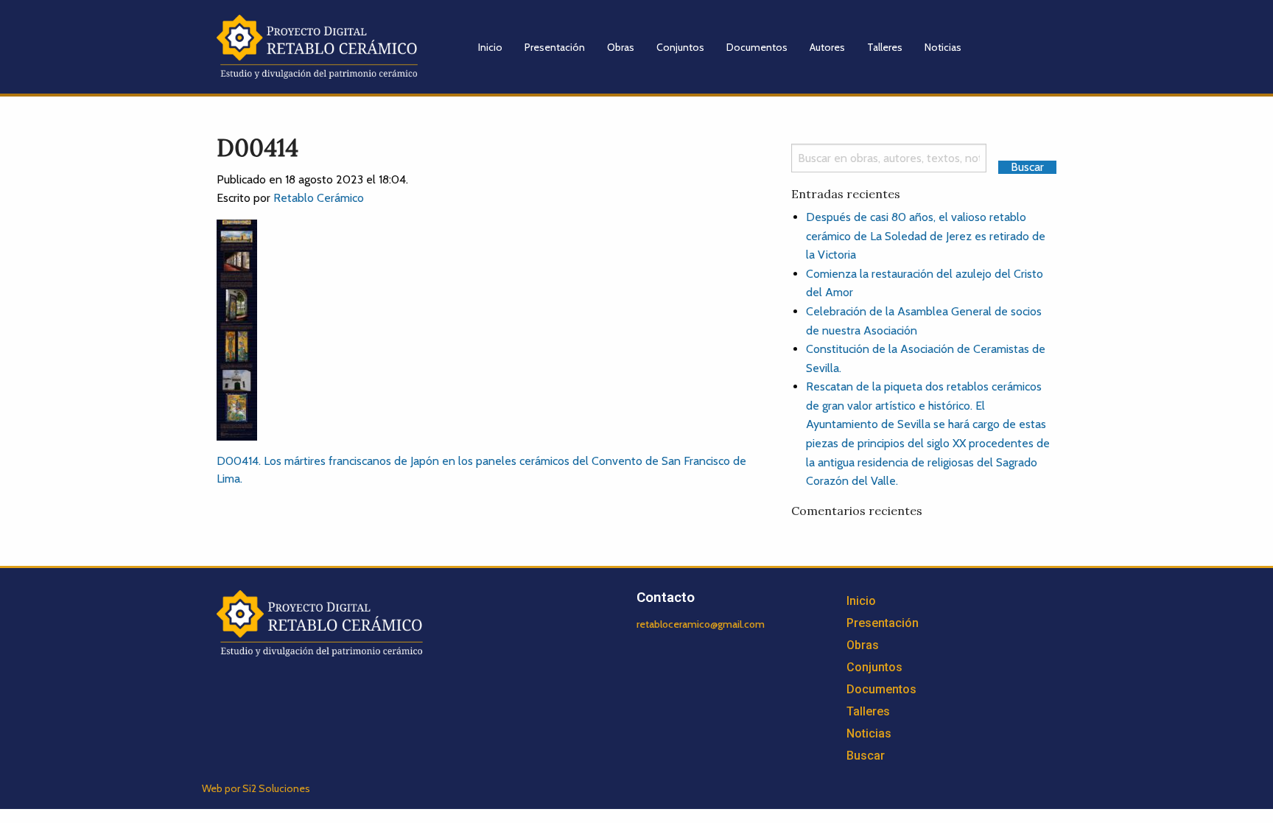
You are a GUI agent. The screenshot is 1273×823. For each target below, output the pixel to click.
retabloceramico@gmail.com (700, 624)
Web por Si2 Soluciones (256, 788)
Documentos (757, 47)
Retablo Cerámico (318, 198)
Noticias (943, 47)
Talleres (884, 47)
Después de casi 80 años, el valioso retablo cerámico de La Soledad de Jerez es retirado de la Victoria (925, 236)
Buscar (865, 756)
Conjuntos (680, 47)
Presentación (555, 47)
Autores (827, 47)
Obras (620, 47)
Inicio (490, 47)
